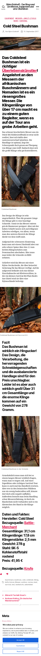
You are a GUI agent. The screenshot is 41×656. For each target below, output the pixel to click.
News (16, 21)
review (30, 582)
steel (35, 582)
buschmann (9, 580)
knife (7, 582)
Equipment (9, 18)
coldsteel (29, 580)
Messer (17, 582)
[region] (20, 638)
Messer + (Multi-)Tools (25, 18)
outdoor (24, 582)
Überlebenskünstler (19, 70)
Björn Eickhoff (14, 31)
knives (11, 582)
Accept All (20, 640)
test (13, 585)
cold (23, 580)
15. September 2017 (31, 31)
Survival (23, 21)
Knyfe (28, 568)
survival (8, 585)
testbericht (19, 585)
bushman (18, 580)
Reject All (20, 651)
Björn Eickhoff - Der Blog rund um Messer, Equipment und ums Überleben (20, 6)
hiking (36, 580)
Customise (20, 646)
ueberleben (28, 585)
